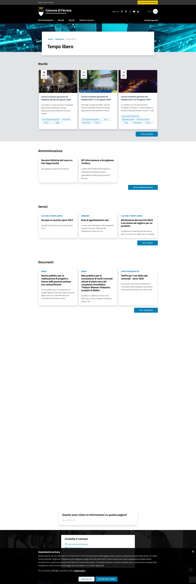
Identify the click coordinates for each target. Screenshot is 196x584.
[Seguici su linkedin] (137, 11)
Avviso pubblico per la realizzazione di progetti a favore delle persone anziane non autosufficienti (56, 280)
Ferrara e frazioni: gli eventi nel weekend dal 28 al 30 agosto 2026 (56, 98)
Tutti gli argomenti (151, 20)
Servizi (72, 20)
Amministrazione (45, 20)
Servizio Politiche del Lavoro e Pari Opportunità (56, 161)
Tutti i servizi (147, 243)
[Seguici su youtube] (133, 11)
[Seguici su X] (129, 11)
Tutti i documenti (146, 310)
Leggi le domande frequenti (78, 544)
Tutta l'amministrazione (143, 187)
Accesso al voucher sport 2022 (57, 220)
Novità (61, 20)
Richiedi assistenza (75, 547)
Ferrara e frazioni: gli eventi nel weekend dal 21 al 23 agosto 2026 (96, 98)
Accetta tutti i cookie (106, 579)
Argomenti (59, 39)
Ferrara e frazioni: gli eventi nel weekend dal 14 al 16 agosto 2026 (135, 98)
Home (50, 39)
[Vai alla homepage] (42, 11)
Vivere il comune (86, 20)
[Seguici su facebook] (121, 11)
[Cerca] (155, 11)
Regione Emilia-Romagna (45, 2)
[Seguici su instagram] (125, 11)
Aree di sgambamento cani (95, 220)
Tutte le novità (147, 134)
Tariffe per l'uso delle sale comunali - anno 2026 (134, 277)
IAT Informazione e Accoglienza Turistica (97, 161)
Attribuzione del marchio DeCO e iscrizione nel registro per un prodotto (137, 223)
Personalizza (86, 579)
